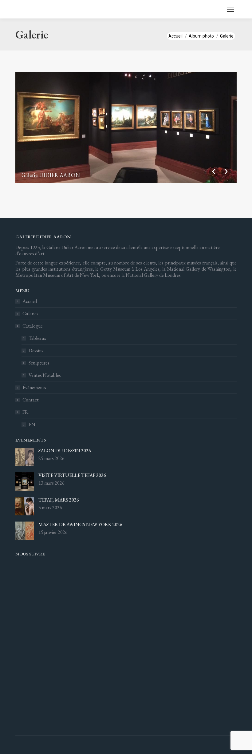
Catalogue (32, 326)
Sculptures (39, 363)
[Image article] (24, 457)
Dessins (36, 351)
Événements (34, 388)
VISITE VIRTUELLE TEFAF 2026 (72, 475)
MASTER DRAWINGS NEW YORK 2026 (80, 525)
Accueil (29, 301)
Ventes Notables (45, 375)
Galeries (30, 314)
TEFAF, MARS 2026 (58, 500)
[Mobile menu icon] (230, 9)
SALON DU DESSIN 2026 (64, 451)
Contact (30, 400)
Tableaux (37, 338)
